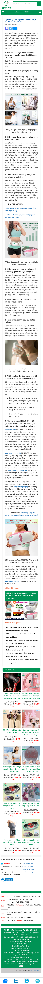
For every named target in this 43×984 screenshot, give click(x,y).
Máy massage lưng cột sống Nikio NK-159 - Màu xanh (31, 842)
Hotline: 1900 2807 (21, 12)
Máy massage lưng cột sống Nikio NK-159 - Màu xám (12, 805)
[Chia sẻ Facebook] (6, 28)
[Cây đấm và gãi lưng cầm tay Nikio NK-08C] (12, 719)
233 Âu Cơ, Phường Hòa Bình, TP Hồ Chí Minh (23, 897)
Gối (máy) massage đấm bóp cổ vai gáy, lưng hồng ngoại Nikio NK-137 (31, 769)
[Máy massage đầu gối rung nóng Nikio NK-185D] (31, 792)
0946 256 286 (28, 920)
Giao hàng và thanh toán (28, 863)
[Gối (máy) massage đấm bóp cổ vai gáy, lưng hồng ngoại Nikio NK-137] (31, 755)
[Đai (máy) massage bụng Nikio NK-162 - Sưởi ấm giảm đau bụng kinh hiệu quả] (31, 682)
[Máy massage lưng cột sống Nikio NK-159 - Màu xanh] (31, 828)
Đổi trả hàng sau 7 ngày (27, 866)
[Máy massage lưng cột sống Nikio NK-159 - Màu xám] (12, 792)
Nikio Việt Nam (35, 970)
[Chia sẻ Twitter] (11, 28)
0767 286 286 (28, 905)
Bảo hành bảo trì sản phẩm (28, 869)
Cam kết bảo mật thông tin (28, 872)
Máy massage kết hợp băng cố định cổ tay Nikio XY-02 (12, 842)
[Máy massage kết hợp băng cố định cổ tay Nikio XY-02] (12, 828)
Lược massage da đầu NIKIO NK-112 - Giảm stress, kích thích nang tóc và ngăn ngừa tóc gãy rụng (12, 698)
